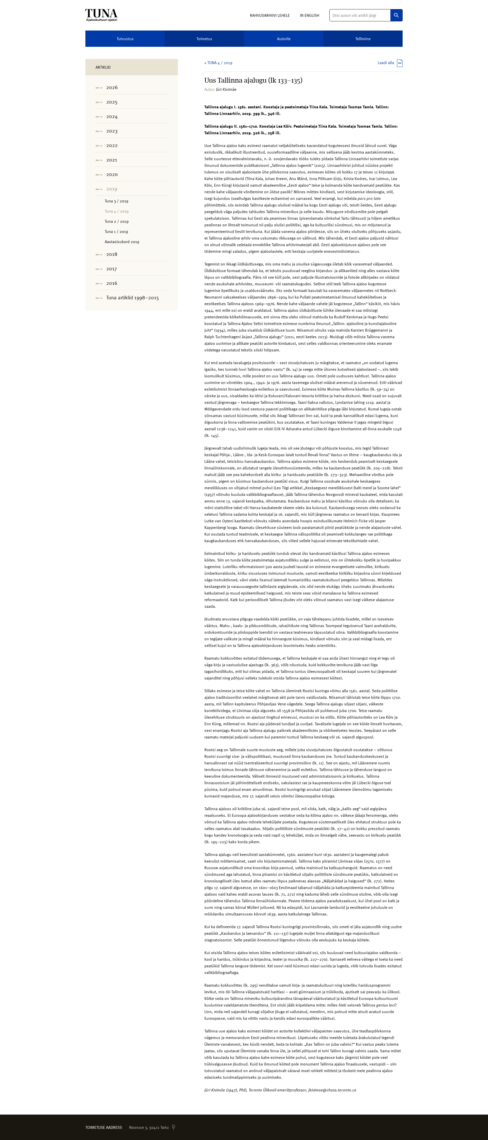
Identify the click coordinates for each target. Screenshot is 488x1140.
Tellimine (363, 39)
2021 (111, 159)
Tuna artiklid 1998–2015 (132, 297)
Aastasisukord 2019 (122, 242)
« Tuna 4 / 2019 (218, 63)
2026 (112, 87)
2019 (111, 188)
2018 (111, 254)
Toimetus (204, 39)
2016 (111, 283)
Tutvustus (125, 39)
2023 (112, 130)
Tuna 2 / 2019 (117, 221)
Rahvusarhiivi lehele (270, 15)
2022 (112, 145)
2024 (112, 116)
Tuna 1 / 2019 (116, 231)
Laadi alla (386, 63)
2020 (112, 174)
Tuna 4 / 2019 (117, 211)
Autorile (284, 39)
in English (309, 15)
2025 (111, 101)
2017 (111, 268)
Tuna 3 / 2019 (116, 201)
